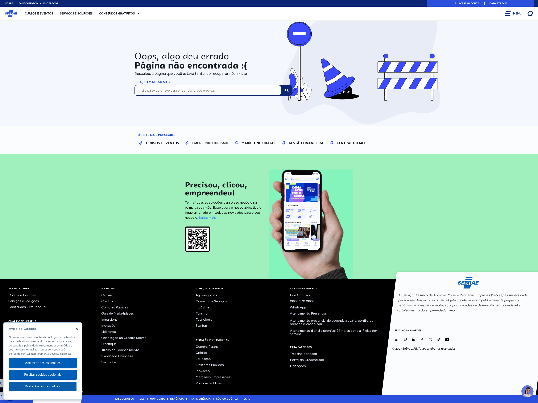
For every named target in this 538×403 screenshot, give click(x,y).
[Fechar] (76, 328)
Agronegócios (206, 295)
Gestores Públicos (210, 365)
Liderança (108, 332)
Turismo (202, 313)
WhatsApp (298, 307)
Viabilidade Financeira (117, 356)
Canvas (106, 295)
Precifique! (109, 344)
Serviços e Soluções (76, 13)
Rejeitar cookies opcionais (42, 374)
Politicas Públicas (209, 383)
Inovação (108, 326)
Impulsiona (109, 319)
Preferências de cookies (42, 386)
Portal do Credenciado (307, 360)
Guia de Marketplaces (117, 313)
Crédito (107, 301)
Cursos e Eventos (39, 13)
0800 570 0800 (302, 301)
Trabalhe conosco (303, 354)
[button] (466, 3)
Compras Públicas (114, 307)
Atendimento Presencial (308, 313)
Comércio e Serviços (211, 301)
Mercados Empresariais (213, 377)
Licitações (298, 366)
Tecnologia (204, 319)
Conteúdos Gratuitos (117, 13)
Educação (203, 359)
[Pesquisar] (287, 90)
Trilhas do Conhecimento (120, 350)
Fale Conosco (300, 295)
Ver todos (108, 362)
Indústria (202, 307)
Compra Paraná (207, 347)
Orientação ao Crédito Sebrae (123, 338)
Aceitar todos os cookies (42, 363)
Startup (201, 326)
